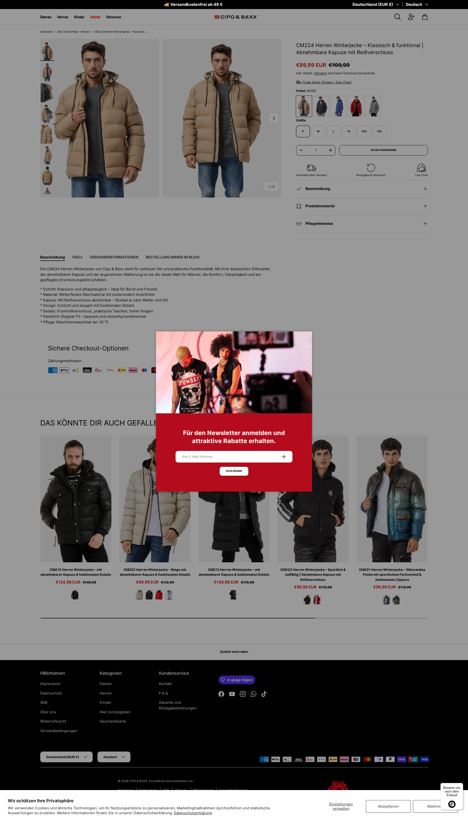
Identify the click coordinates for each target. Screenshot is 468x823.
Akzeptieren (388, 806)
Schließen (234, 471)
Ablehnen (435, 806)
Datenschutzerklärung (193, 813)
